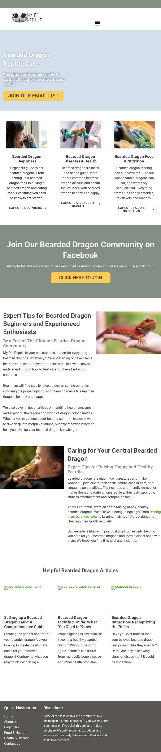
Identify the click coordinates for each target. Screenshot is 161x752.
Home (8, 716)
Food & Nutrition (16, 733)
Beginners (11, 727)
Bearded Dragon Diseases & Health (80, 158)
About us (10, 722)
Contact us (12, 744)
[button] (97, 23)
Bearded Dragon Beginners (27, 158)
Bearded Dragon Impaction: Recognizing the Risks (133, 622)
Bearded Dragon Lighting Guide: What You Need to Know (77, 622)
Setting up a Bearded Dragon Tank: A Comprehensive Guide (24, 622)
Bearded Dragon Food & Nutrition (134, 158)
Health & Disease (16, 738)
